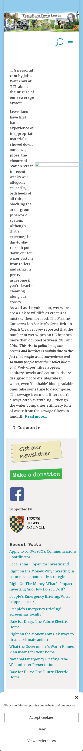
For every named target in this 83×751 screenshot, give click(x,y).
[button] (76, 697)
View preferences (41, 741)
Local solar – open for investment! (39, 564)
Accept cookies (41, 718)
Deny (41, 729)
